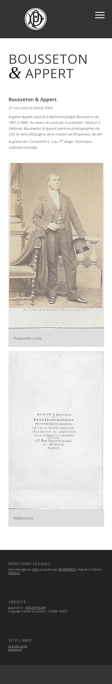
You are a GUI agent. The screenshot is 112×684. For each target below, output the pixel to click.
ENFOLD (14, 573)
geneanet (15, 649)
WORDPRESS (67, 569)
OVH (35, 569)
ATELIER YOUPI (36, 608)
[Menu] (99, 13)
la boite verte (17, 646)
